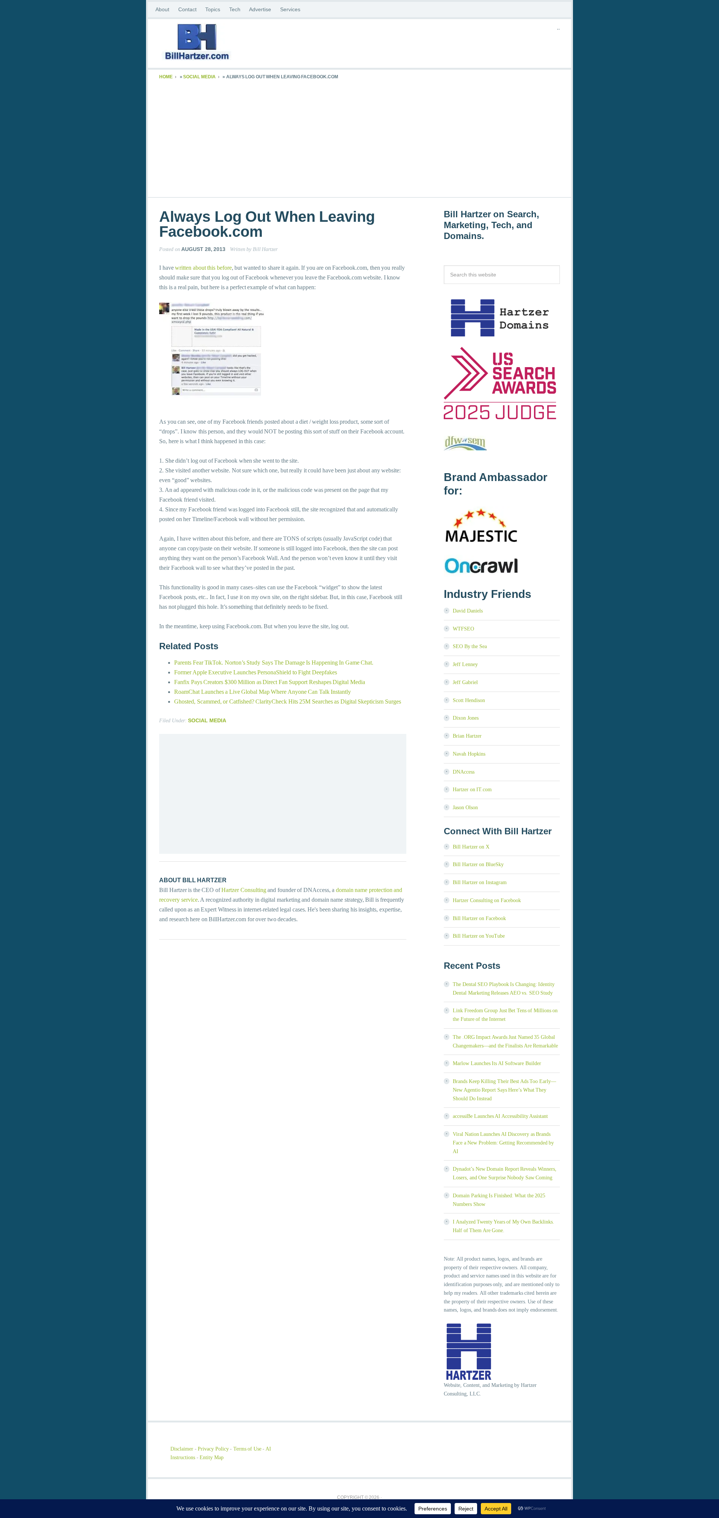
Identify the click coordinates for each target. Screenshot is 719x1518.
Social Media (199, 76)
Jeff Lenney (465, 664)
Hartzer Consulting (243, 890)
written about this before (203, 267)
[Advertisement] (359, 137)
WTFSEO (463, 629)
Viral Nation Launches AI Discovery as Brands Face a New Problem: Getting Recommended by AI (503, 1142)
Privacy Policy (213, 1449)
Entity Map (212, 1457)
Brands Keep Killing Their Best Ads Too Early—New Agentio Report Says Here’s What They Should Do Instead (504, 1090)
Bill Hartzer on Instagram (480, 882)
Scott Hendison (469, 700)
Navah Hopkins (469, 754)
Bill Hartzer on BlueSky (478, 864)
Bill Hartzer (219, 43)
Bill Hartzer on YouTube (479, 936)
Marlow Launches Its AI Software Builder (497, 1063)
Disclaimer (181, 1449)
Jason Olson (465, 807)
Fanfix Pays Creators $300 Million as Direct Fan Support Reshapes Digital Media (269, 682)
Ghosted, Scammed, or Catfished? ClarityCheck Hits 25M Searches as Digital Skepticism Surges (287, 701)
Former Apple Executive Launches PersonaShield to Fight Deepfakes (255, 672)
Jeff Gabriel (465, 682)
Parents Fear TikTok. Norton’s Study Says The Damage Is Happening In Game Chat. (273, 662)
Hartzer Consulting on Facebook (487, 900)
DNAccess (463, 772)
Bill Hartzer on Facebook (479, 918)
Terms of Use (247, 1449)
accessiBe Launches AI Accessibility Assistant (500, 1116)
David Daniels (468, 611)
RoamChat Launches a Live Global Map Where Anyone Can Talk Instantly (262, 692)
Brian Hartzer (467, 736)
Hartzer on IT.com (472, 789)
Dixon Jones (466, 718)
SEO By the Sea (470, 646)
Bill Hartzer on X (471, 847)
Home (166, 76)
